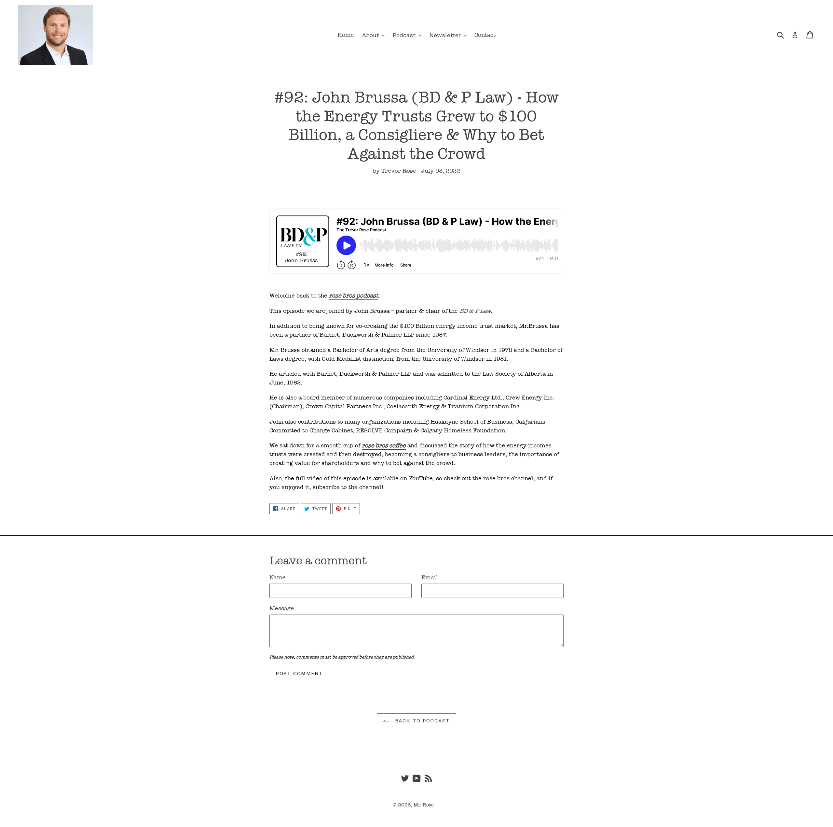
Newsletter (446, 35)
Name (277, 577)
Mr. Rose (424, 805)
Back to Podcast (421, 721)
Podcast (405, 35)
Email (429, 577)
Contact (485, 34)
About (371, 35)
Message (281, 608)
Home (345, 34)
